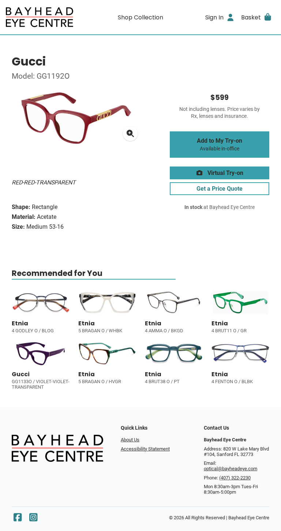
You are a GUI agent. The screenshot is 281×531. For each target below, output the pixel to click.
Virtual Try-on (224, 172)
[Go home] (39, 17)
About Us (130, 439)
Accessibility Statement (145, 449)
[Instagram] (33, 519)
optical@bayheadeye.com (230, 468)
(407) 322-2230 (235, 477)
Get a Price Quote (219, 188)
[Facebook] (17, 519)
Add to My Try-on (219, 144)
